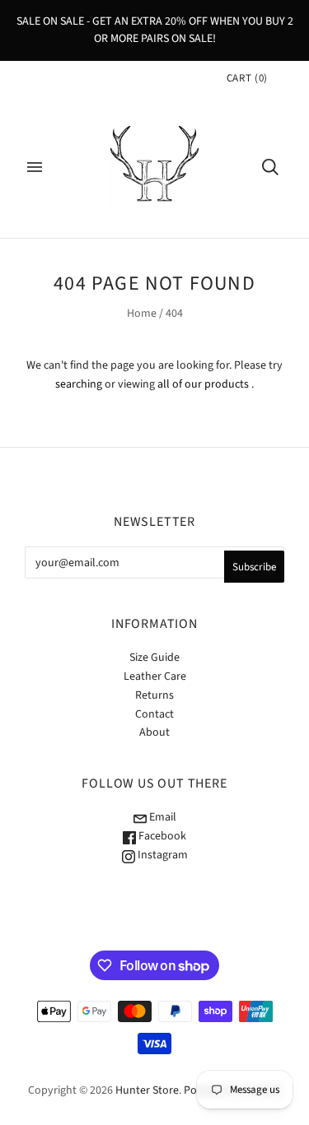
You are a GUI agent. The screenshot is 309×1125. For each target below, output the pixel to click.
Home (142, 313)
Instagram (161, 855)
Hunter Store (147, 1090)
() (247, 78)
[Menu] (34, 167)
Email (161, 817)
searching (78, 384)
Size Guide (154, 657)
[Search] (270, 167)
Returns (154, 695)
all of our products (203, 384)
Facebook (161, 836)
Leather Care (155, 676)
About (154, 732)
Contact (154, 714)
